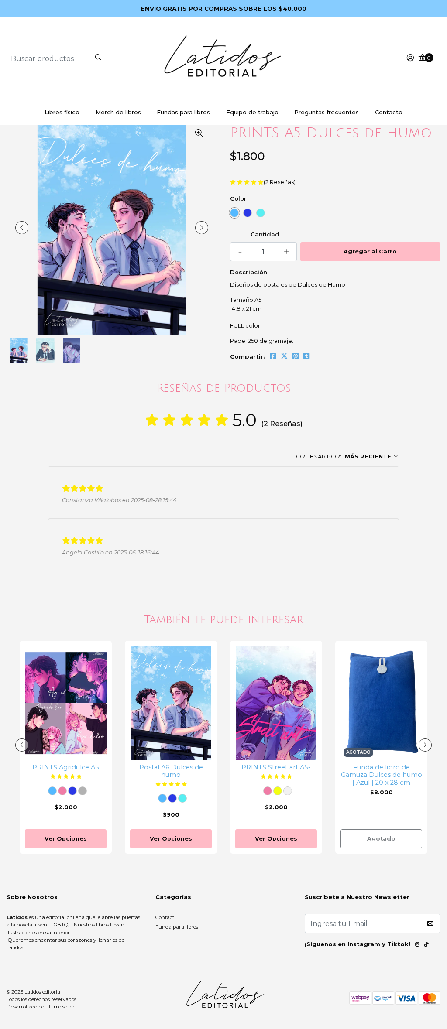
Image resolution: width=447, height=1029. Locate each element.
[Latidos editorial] (223, 58)
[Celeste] (234, 213)
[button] (347, 456)
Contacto (388, 112)
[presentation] (21, 227)
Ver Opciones (66, 838)
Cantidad (265, 234)
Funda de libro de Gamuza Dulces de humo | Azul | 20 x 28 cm (381, 775)
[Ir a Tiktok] (426, 945)
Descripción (248, 272)
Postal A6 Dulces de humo (171, 771)
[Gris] (82, 790)
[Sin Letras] (287, 790)
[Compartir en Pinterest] (295, 355)
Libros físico (62, 112)
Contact (164, 917)
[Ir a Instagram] (417, 945)
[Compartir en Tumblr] (306, 355)
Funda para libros (176, 927)
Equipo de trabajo (252, 112)
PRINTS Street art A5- (276, 767)
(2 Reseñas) (280, 182)
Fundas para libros (183, 112)
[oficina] (260, 213)
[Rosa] (62, 790)
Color (238, 198)
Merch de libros (118, 112)
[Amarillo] (277, 790)
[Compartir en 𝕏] (284, 355)
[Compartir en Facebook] (273, 355)
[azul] (247, 213)
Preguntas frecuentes (326, 112)
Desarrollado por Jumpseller (41, 1007)
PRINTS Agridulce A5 (65, 767)
